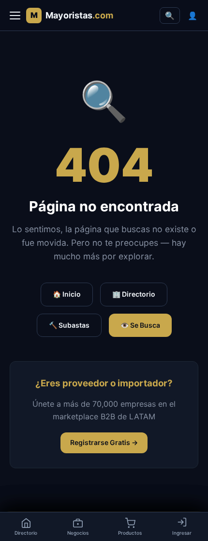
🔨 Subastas (69, 325)
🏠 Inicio (67, 294)
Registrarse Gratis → (104, 442)
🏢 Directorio (133, 294)
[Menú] (15, 15)
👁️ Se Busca (140, 325)
